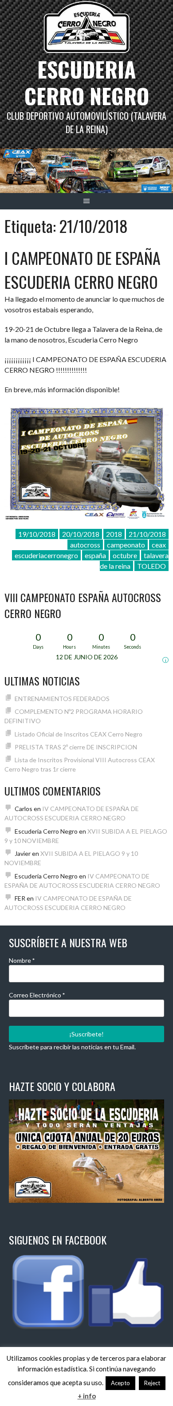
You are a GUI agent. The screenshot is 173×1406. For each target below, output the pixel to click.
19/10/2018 (36, 534)
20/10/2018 (80, 534)
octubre (125, 555)
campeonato (126, 544)
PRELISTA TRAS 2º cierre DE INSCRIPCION (76, 747)
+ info (87, 1396)
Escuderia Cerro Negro (86, 82)
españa (95, 555)
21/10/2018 (147, 534)
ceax (159, 544)
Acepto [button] (120, 1382)
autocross (85, 544)
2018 (114, 534)
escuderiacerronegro (46, 555)
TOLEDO (151, 566)
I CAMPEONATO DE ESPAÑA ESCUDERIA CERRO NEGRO (82, 269)
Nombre (22, 960)
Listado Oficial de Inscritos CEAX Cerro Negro (78, 734)
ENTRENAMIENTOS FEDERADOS (62, 698)
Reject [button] (152, 1382)
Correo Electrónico (37, 995)
